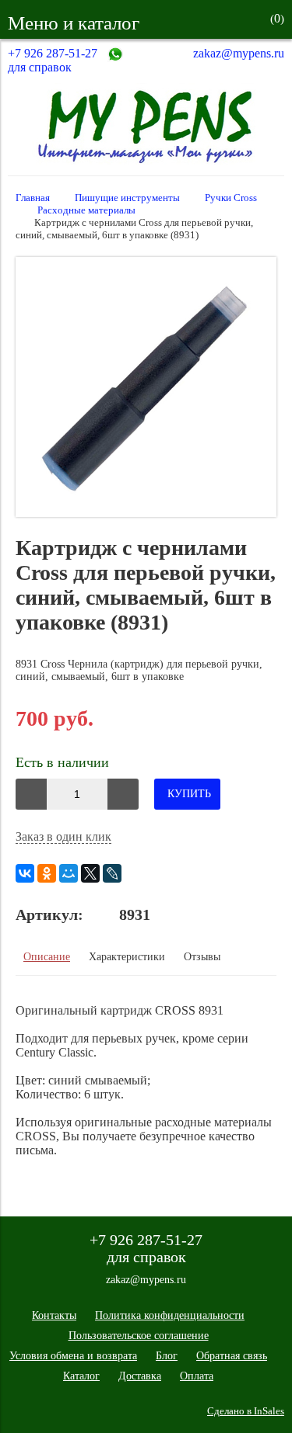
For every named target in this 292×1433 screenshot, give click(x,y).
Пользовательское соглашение (139, 1335)
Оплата (196, 1376)
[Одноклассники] (46, 873)
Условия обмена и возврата (73, 1356)
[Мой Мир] (68, 873)
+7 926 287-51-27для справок (52, 60)
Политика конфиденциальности (170, 1315)
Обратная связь (231, 1356)
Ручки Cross (231, 198)
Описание (46, 957)
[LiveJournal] (112, 873)
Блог (167, 1356)
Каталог (81, 1376)
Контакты (54, 1315)
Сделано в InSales (245, 1411)
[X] (90, 873)
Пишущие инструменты (127, 198)
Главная (33, 198)
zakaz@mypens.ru (238, 53)
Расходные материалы (86, 210)
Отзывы (202, 957)
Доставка (139, 1376)
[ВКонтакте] (25, 873)
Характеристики (127, 957)
